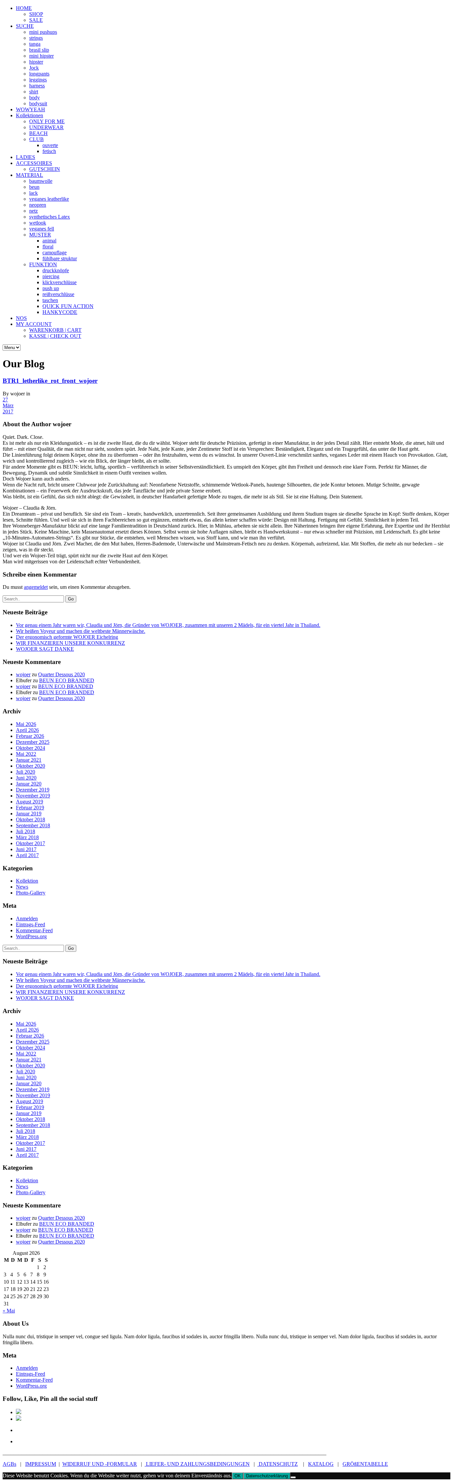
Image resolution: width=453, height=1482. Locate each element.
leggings (38, 79)
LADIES (25, 157)
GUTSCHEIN (44, 169)
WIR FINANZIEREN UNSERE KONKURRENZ (70, 643)
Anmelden (27, 918)
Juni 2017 (26, 849)
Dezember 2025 (32, 742)
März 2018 (27, 837)
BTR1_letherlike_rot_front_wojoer (50, 380)
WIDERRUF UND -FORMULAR (99, 1464)
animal (49, 240)
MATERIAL (29, 175)
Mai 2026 (26, 724)
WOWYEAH (30, 109)
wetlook (37, 223)
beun (34, 187)
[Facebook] (18, 1412)
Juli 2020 (25, 772)
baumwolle (40, 181)
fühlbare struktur (59, 258)
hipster (36, 62)
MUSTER (40, 234)
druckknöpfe (55, 270)
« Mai (9, 1310)
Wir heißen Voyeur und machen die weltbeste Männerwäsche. (80, 631)
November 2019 (33, 795)
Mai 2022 (26, 754)
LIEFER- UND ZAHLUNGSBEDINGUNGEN (197, 1464)
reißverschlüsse (58, 294)
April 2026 (27, 730)
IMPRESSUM (40, 1464)
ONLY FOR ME (47, 121)
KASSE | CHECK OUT (55, 336)
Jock (34, 68)
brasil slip (39, 50)
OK (237, 1475)
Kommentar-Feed (34, 930)
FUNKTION (43, 264)
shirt (33, 91)
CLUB (36, 139)
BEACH (38, 133)
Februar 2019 (30, 807)
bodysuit (38, 103)
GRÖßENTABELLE (365, 1464)
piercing (50, 276)
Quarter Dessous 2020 (61, 674)
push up (50, 288)
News (22, 887)
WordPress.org (31, 936)
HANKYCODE (59, 312)
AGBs (9, 1464)
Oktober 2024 (30, 748)
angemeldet (36, 587)
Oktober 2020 (30, 766)
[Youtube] (21, 1441)
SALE (36, 20)
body (34, 97)
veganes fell (41, 228)
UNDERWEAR (46, 127)
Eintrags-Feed (30, 924)
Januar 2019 (28, 813)
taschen (50, 300)
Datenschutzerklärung (267, 1475)
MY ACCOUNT (34, 324)
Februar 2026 (30, 736)
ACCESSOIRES (34, 163)
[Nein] (293, 1477)
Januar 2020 (28, 784)
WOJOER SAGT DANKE (45, 649)
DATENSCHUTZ (277, 1464)
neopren (37, 205)
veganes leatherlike (49, 199)
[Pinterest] (18, 1419)
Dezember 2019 (32, 789)
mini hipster (41, 56)
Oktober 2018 (30, 819)
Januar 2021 (28, 760)
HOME (24, 8)
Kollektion (27, 881)
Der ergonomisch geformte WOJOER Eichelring (67, 637)
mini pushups (43, 32)
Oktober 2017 (30, 843)
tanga (34, 44)
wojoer (23, 674)
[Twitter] (21, 1430)
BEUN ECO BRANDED (66, 680)
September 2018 (33, 825)
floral (47, 246)
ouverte (50, 145)
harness (37, 85)
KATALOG (321, 1464)
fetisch (49, 151)
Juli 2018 (25, 831)
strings (36, 38)
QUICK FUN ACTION (68, 306)
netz (33, 211)
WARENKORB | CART (55, 330)
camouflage (54, 252)
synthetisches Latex (49, 217)
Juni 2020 (26, 778)
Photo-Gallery (30, 892)
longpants (39, 74)
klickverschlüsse (59, 282)
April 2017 (27, 855)
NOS (21, 318)
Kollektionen (29, 115)
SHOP (36, 14)
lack (33, 193)
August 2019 (29, 801)
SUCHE (25, 26)
